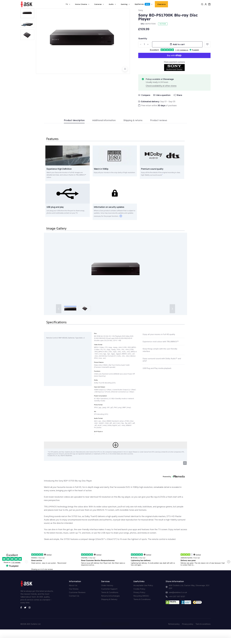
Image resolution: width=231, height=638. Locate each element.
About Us (73, 585)
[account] (206, 4)
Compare (145, 95)
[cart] (209, 4)
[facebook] (21, 607)
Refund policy (174, 624)
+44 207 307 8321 (177, 596)
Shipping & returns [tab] (132, 120)
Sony (140, 10)
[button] (115, 269)
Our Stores (73, 589)
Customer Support (109, 589)
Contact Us (74, 596)
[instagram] (29, 607)
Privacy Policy (139, 592)
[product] (125, 69)
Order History (107, 585)
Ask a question (163, 95)
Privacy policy (187, 624)
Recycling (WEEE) (141, 596)
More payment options (174, 62)
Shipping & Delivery (109, 599)
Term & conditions (203, 624)
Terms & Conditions (109, 592)
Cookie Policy (139, 589)
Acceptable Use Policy (143, 585)
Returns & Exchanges (110, 596)
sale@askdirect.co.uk (178, 592)
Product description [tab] (74, 120)
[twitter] (25, 607)
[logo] (26, 4)
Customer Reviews (77, 592)
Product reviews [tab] (158, 120)
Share (179, 95)
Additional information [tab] (104, 120)
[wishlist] (207, 44)
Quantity (142, 38)
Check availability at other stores (161, 86)
